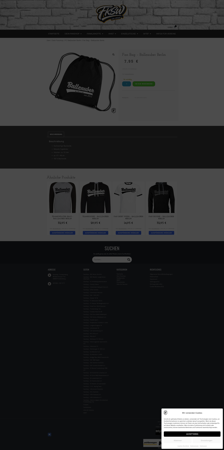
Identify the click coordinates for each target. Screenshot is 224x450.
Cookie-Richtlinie (183, 446)
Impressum (203, 446)
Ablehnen (178, 440)
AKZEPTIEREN (192, 434)
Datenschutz (194, 446)
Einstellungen (206, 440)
